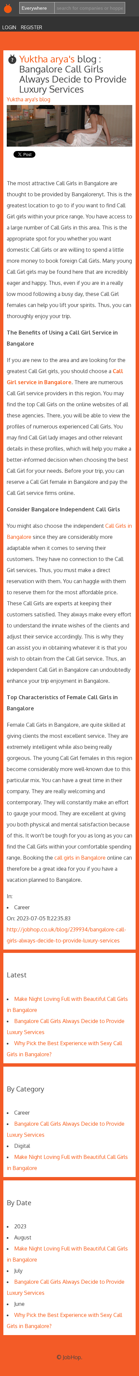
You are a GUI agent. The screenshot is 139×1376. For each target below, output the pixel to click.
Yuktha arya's (48, 59)
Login (9, 27)
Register (31, 27)
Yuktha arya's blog (28, 99)
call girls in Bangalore (80, 857)
